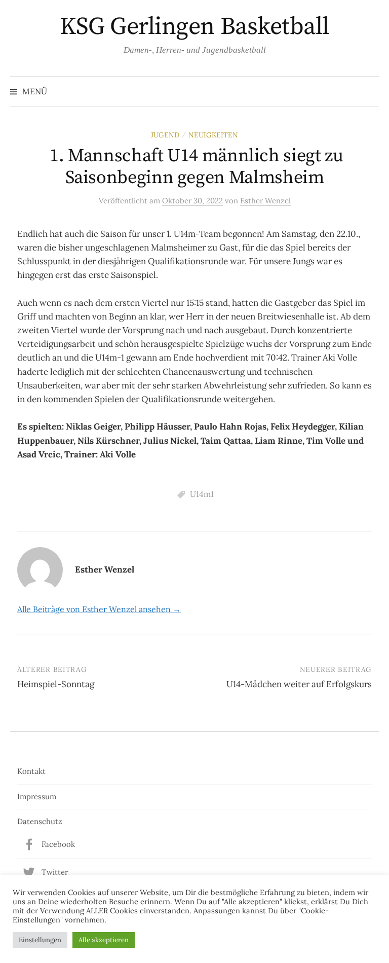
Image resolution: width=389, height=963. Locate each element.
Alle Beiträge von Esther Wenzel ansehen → (99, 609)
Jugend (165, 134)
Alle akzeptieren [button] (104, 940)
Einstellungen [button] (40, 940)
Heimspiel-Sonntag (55, 684)
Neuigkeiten (213, 134)
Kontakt (31, 771)
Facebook (58, 844)
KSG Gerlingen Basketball (194, 27)
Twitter (55, 872)
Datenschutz (39, 821)
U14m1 (202, 494)
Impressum (36, 796)
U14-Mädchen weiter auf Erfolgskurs (299, 684)
